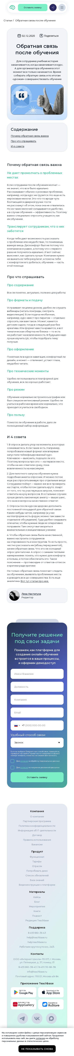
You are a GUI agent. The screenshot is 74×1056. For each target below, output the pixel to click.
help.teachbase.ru (37, 942)
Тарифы (37, 861)
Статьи (8, 20)
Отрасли (37, 866)
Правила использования (37, 839)
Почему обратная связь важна (30, 135)
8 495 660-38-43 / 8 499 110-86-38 (37, 967)
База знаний (37, 880)
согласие (24, 761)
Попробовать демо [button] (37, 870)
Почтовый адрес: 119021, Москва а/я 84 (37, 976)
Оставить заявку (37, 777)
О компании (37, 816)
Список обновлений (37, 875)
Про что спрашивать (23, 141)
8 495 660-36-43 (37, 932)
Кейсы (37, 897)
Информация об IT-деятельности (37, 830)
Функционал (37, 857)
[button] (32, 7)
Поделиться (51, 35)
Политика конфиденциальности (37, 826)
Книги (37, 911)
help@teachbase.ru (37, 937)
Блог (37, 901)
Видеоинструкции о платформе (37, 884)
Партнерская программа (37, 821)
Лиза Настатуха (31, 593)
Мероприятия (37, 906)
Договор (37, 835)
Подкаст (37, 915)
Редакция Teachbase (37, 920)
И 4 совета (17, 146)
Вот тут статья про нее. (35, 581)
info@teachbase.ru (37, 971)
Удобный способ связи (28, 735)
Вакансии (37, 844)
